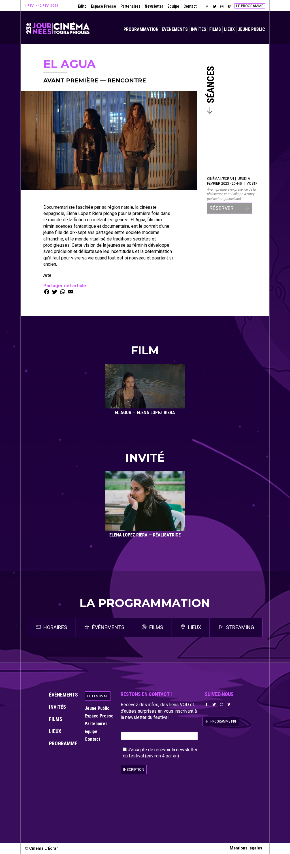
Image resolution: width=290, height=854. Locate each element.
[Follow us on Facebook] (207, 6)
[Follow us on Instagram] (222, 6)
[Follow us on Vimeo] (229, 6)
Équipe (173, 6)
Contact (190, 6)
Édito (82, 6)
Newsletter (154, 6)
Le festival (97, 696)
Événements (175, 29)
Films (215, 29)
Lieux (229, 29)
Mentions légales (246, 848)
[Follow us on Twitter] (215, 6)
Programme (63, 743)
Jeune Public (251, 29)
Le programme (249, 6)
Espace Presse (103, 6)
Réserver (222, 208)
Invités (198, 29)
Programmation (141, 29)
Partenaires (130, 6)
